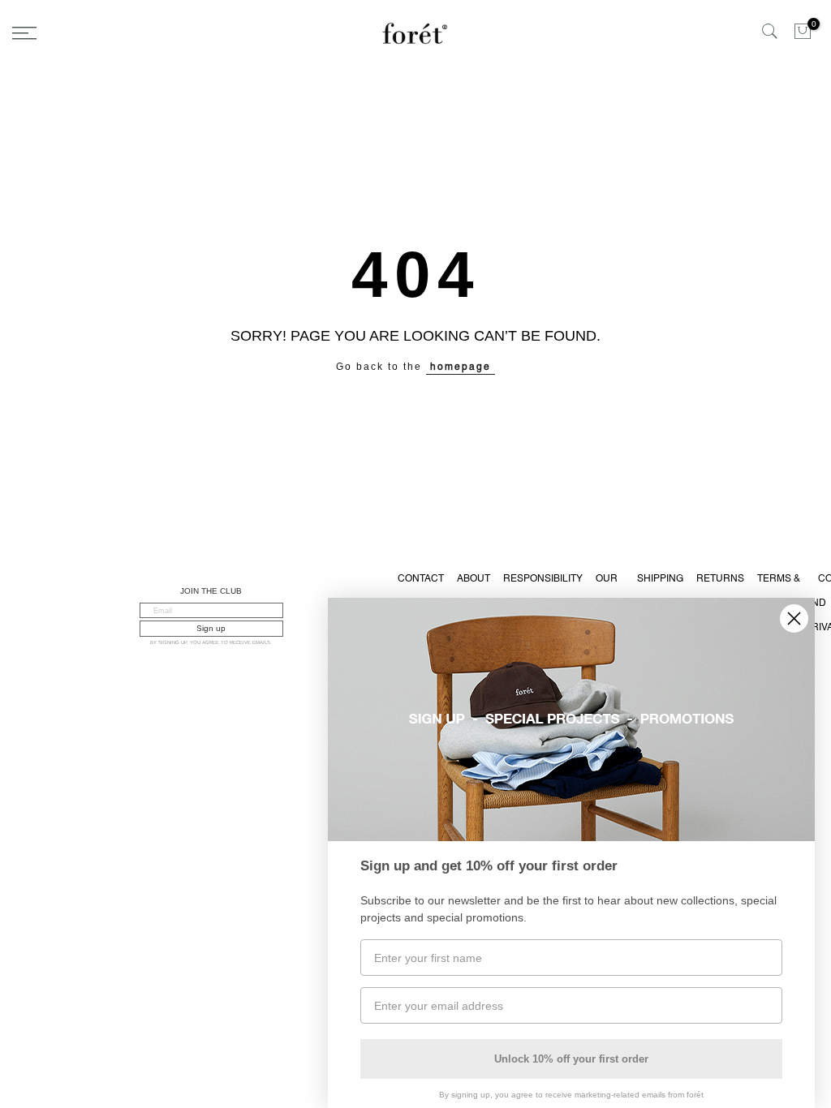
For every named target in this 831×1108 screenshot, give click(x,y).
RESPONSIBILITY (543, 578)
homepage (460, 366)
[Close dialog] (794, 618)
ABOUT (473, 578)
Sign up (211, 628)
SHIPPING (660, 578)
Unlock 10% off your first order (571, 1059)
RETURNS (720, 578)
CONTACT (421, 578)
